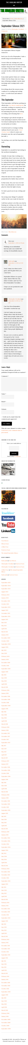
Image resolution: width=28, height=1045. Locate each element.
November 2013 (5, 875)
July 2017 (3, 745)
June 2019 (4, 678)
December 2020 (5, 638)
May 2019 (4, 681)
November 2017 (5, 736)
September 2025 (5, 582)
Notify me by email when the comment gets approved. (10, 418)
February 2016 (5, 795)
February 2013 (5, 902)
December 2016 (5, 767)
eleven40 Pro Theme (18, 1039)
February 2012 (5, 939)
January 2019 (5, 693)
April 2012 (4, 933)
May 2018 (4, 718)
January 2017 (4, 764)
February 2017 (5, 761)
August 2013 (4, 884)
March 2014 (4, 865)
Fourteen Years (5, 550)
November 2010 (5, 985)
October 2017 (5, 739)
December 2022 (5, 601)
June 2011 (4, 964)
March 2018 (4, 724)
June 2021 (4, 622)
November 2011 (5, 948)
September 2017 (5, 742)
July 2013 (3, 887)
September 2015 (5, 810)
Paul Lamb (11, 261)
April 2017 (4, 755)
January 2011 (4, 979)
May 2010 (4, 1004)
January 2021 (4, 635)
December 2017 (5, 733)
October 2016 (5, 773)
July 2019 (3, 675)
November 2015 (5, 804)
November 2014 (5, 841)
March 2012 (4, 936)
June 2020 (4, 653)
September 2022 (5, 607)
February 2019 (5, 690)
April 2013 (4, 896)
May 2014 (4, 859)
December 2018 (5, 696)
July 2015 (3, 816)
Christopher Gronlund (14, 299)
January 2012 (4, 942)
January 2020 (5, 659)
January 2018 (4, 730)
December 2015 (5, 801)
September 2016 (5, 776)
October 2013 (5, 878)
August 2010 (4, 995)
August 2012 (4, 921)
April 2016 (4, 788)
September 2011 (5, 955)
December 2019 (5, 662)
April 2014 (4, 862)
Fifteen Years (5, 544)
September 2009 (6, 1028)
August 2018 (4, 708)
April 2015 (4, 825)
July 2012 (3, 924)
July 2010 (3, 998)
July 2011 (3, 961)
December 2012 (5, 908)
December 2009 (5, 1019)
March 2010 (4, 1010)
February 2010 (5, 1013)
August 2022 (4, 610)
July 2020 (3, 650)
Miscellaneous (12, 232)
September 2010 (5, 991)
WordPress (18, 1041)
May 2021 (4, 625)
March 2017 (4, 758)
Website (3, 409)
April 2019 (4, 684)
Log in (23, 1041)
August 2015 (4, 813)
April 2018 (4, 721)
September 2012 (5, 918)
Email (3, 401)
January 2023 (5, 598)
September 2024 (6, 585)
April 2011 (4, 970)
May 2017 (3, 751)
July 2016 (3, 782)
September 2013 (5, 881)
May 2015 (3, 822)
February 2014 (5, 868)
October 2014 (5, 844)
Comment (4, 376)
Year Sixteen (4, 540)
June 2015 (4, 819)
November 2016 (5, 770)
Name (3, 394)
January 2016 (4, 798)
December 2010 (5, 982)
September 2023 (5, 588)
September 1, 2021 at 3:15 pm (16, 243)
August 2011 (4, 958)
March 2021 (4, 631)
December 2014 (5, 838)
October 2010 (5, 988)
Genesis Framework (8, 1041)
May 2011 (3, 967)
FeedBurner (17, 456)
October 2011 (5, 951)
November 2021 (5, 613)
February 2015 (5, 831)
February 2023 (5, 595)
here (21, 113)
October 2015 (5, 807)
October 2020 (5, 641)
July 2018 (3, 711)
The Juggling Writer (14, 2)
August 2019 (4, 671)
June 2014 (4, 856)
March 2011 (4, 973)
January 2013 (4, 905)
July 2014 (3, 853)
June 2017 (4, 748)
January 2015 (4, 835)
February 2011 (5, 976)
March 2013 (4, 899)
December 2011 (5, 945)
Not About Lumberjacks (16, 105)
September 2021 (5, 616)
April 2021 (4, 628)
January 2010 (5, 1016)
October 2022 (5, 604)
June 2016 (4, 785)
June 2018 (4, 715)
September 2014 (5, 847)
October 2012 (5, 915)
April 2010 (4, 1007)
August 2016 (4, 779)
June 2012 (4, 927)
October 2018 (5, 702)
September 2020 (6, 644)
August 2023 (4, 591)
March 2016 (4, 791)
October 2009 (5, 1025)
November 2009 (5, 1022)
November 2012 (5, 911)
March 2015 (4, 828)
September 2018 (5, 705)
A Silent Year (4, 547)
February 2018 (5, 727)
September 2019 (5, 668)
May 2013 (4, 893)
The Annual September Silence (9, 553)
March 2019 (4, 687)
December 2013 (5, 871)
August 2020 (4, 647)
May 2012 (4, 930)
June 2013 (4, 890)
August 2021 (4, 619)
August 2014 (4, 850)
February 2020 (5, 656)
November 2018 (5, 699)
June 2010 (4, 1001)
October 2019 (5, 665)
